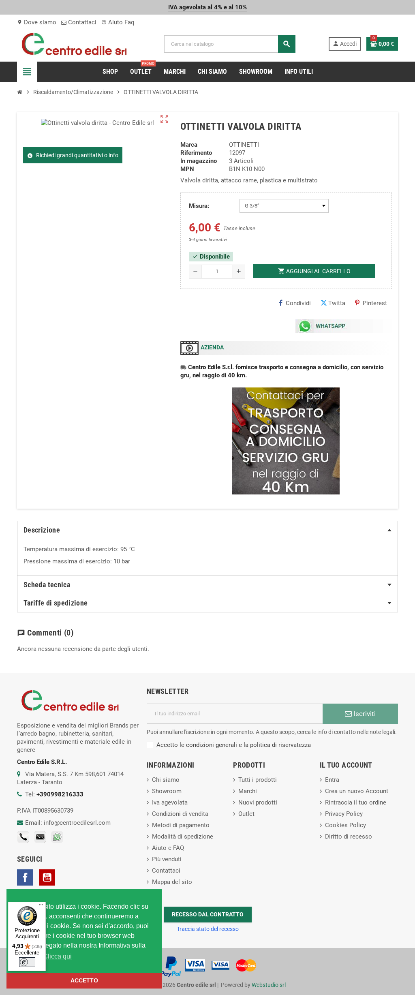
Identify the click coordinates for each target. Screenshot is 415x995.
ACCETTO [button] (84, 980)
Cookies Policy (345, 825)
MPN (187, 169)
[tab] (207, 530)
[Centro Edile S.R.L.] (74, 43)
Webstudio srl (269, 985)
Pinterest (375, 303)
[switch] (27, 962)
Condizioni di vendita (180, 813)
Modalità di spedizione (182, 836)
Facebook (25, 877)
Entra (332, 779)
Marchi (247, 791)
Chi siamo (166, 779)
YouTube (47, 877)
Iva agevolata (170, 802)
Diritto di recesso (348, 836)
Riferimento (196, 152)
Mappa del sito (172, 882)
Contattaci (81, 22)
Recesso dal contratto (208, 914)
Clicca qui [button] (57, 956)
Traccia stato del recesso (208, 929)
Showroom (167, 791)
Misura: (199, 206)
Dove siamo (36, 22)
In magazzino (198, 161)
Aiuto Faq (118, 22)
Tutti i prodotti (257, 779)
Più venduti (167, 859)
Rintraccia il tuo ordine (355, 802)
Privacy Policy (344, 813)
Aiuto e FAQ (168, 848)
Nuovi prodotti (257, 802)
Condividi (298, 303)
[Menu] (41, 907)
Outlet (246, 813)
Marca (188, 144)
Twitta (336, 303)
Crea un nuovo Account (356, 791)
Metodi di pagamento (181, 825)
